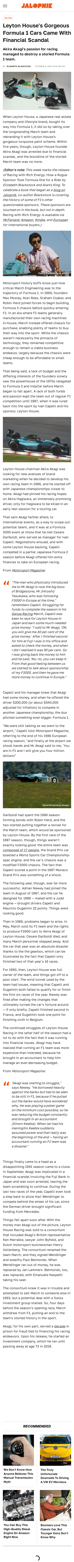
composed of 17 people (21, 850)
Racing (8, 18)
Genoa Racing (22, 614)
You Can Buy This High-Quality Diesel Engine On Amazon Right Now (17, 1531)
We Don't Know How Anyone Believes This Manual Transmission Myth (18, 1475)
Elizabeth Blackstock (19, 66)
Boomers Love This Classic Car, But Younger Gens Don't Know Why (54, 1531)
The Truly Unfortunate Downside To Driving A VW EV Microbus (55, 1476)
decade (59, 1326)
